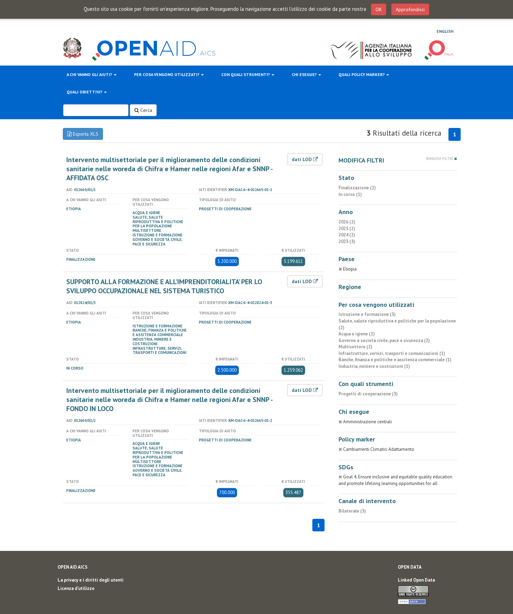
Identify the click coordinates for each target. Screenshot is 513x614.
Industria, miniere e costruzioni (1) (374, 366)
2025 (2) (347, 229)
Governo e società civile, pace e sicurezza (157, 242)
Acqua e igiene (146, 212)
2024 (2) (347, 235)
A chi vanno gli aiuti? (90, 74)
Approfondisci (410, 9)
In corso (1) (350, 194)
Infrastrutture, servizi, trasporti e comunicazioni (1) (392, 353)
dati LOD (302, 159)
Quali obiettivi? (85, 91)
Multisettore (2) (355, 347)
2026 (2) (347, 222)
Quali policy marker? (362, 74)
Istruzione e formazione (158, 235)
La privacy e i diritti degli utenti (91, 580)
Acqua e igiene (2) (357, 334)
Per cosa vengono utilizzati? (167, 74)
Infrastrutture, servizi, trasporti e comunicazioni (159, 350)
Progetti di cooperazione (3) (368, 394)
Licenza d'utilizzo (76, 588)
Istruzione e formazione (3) (367, 314)
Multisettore (147, 230)
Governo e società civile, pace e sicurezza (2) (384, 340)
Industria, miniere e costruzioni (152, 341)
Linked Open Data (416, 580)
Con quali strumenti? (246, 74)
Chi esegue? (305, 74)
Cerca (145, 110)
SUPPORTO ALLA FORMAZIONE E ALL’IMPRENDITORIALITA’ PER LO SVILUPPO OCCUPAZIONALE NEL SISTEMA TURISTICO (164, 286)
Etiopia (73, 208)
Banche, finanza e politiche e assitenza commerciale (160, 332)
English (445, 31)
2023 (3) (347, 241)
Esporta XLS (85, 134)
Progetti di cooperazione (225, 208)
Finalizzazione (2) (357, 188)
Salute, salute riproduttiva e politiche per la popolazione (158, 222)
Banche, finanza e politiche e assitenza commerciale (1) (395, 360)
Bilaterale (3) (352, 511)
